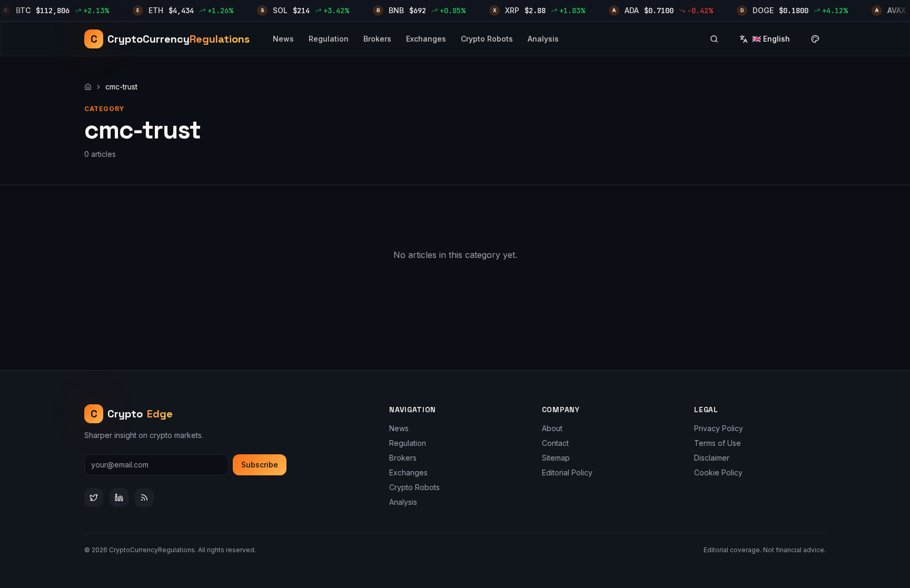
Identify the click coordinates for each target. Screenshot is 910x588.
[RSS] (144, 497)
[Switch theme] (815, 38)
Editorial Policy (567, 472)
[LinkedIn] (119, 497)
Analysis (543, 38)
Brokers (377, 38)
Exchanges (426, 38)
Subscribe (259, 464)
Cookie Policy (718, 472)
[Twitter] (93, 497)
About (552, 428)
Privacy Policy (718, 428)
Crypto (132, 414)
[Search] (714, 38)
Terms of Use (717, 442)
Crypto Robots (487, 38)
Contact (555, 442)
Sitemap (556, 457)
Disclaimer (711, 457)
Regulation (329, 38)
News (283, 38)
